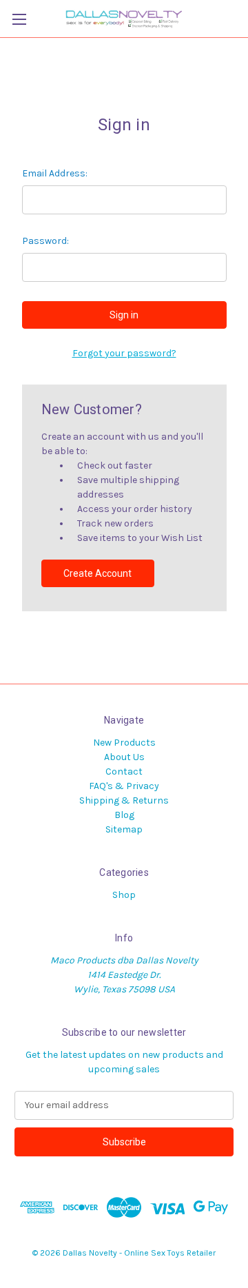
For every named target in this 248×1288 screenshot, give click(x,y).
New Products (124, 742)
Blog (124, 815)
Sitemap (124, 829)
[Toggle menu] (19, 19)
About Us (124, 757)
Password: (45, 241)
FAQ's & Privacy (124, 786)
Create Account (97, 573)
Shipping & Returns (124, 800)
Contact (124, 771)
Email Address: (54, 173)
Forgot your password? (124, 353)
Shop (124, 895)
